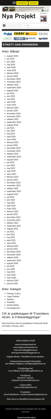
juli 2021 (10, 232)
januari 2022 (12, 214)
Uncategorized (13, 308)
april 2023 (11, 171)
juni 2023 (11, 165)
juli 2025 (10, 93)
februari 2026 (12, 73)
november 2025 (14, 82)
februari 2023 (12, 177)
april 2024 (11, 137)
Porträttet (11, 302)
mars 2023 (11, 174)
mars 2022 (11, 209)
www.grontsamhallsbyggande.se (25, 353)
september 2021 (14, 226)
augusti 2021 (12, 229)
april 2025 (11, 102)
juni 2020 (11, 269)
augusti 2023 (12, 160)
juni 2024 (11, 131)
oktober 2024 (12, 119)
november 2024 (14, 116)
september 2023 (14, 157)
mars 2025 (11, 105)
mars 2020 (11, 278)
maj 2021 (11, 237)
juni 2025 (11, 96)
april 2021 (11, 240)
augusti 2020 (12, 263)
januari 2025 (12, 111)
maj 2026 (11, 65)
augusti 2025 (12, 91)
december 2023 (14, 148)
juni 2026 (11, 62)
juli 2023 (10, 162)
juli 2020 (10, 266)
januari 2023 (12, 180)
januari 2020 (12, 283)
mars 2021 (11, 243)
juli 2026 (10, 59)
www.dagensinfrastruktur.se (25, 347)
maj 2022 (11, 203)
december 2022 (14, 183)
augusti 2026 (12, 56)
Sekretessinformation (26, 418)
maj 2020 (11, 272)
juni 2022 (11, 200)
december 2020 (14, 252)
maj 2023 (11, 168)
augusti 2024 (12, 125)
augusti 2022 (12, 194)
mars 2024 (11, 139)
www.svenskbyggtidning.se (26, 350)
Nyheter (10, 299)
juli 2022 (10, 197)
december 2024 (14, 114)
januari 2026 (12, 76)
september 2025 (14, 88)
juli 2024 (10, 128)
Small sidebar (13, 305)
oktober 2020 (12, 257)
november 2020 (14, 255)
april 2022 (11, 206)
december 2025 (14, 79)
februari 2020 (12, 280)
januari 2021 (12, 249)
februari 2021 (12, 246)
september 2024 (14, 122)
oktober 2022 (12, 188)
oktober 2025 (12, 85)
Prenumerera (22, 3)
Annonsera (33, 3)
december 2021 (14, 217)
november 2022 (14, 185)
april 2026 (11, 67)
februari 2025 (12, 108)
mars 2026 (11, 70)
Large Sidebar (13, 296)
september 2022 (14, 191)
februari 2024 (12, 142)
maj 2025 (11, 99)
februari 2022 (12, 211)
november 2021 (14, 220)
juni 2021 (11, 234)
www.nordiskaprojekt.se (25, 344)
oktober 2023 (12, 154)
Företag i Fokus (14, 294)
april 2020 (11, 275)
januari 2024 (12, 145)
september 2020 (14, 260)
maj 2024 (11, 134)
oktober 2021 (12, 223)
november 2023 (14, 151)
